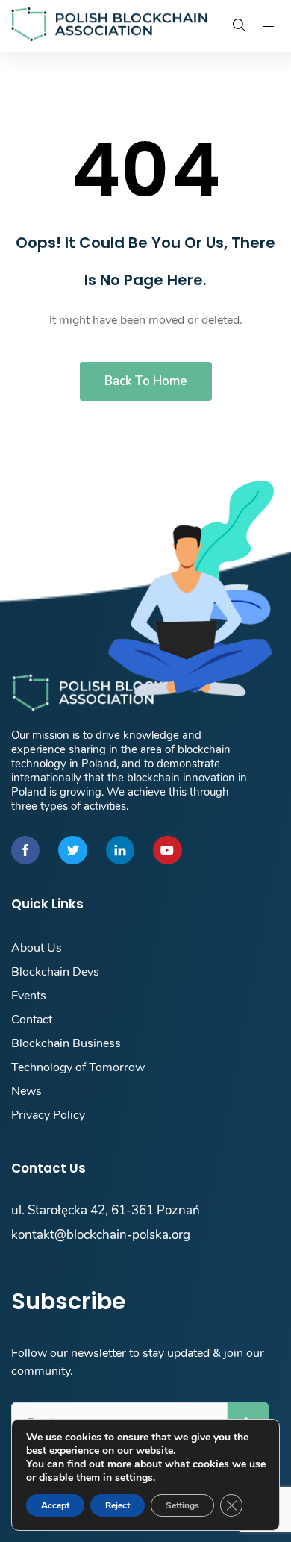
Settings (182, 1505)
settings (134, 1478)
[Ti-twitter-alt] (72, 850)
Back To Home (145, 381)
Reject (117, 1505)
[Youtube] (167, 850)
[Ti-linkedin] (120, 850)
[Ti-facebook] (25, 850)
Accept (55, 1505)
